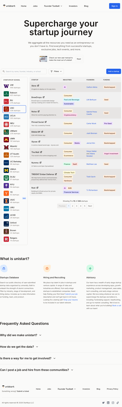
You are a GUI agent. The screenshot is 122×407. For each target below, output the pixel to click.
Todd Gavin (90, 177)
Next (90, 206)
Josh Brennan (91, 133)
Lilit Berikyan (91, 100)
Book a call (116, 305)
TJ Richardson (92, 190)
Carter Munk (91, 123)
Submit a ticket (23, 391)
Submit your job (71, 294)
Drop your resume (71, 300)
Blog (86, 6)
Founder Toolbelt (51, 6)
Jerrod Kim (90, 143)
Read (79, 59)
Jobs (35, 6)
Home (23, 6)
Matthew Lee (91, 164)
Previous (62, 206)
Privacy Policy (112, 389)
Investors (73, 6)
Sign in (115, 6)
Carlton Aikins (91, 87)
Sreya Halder (91, 151)
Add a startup (113, 71)
